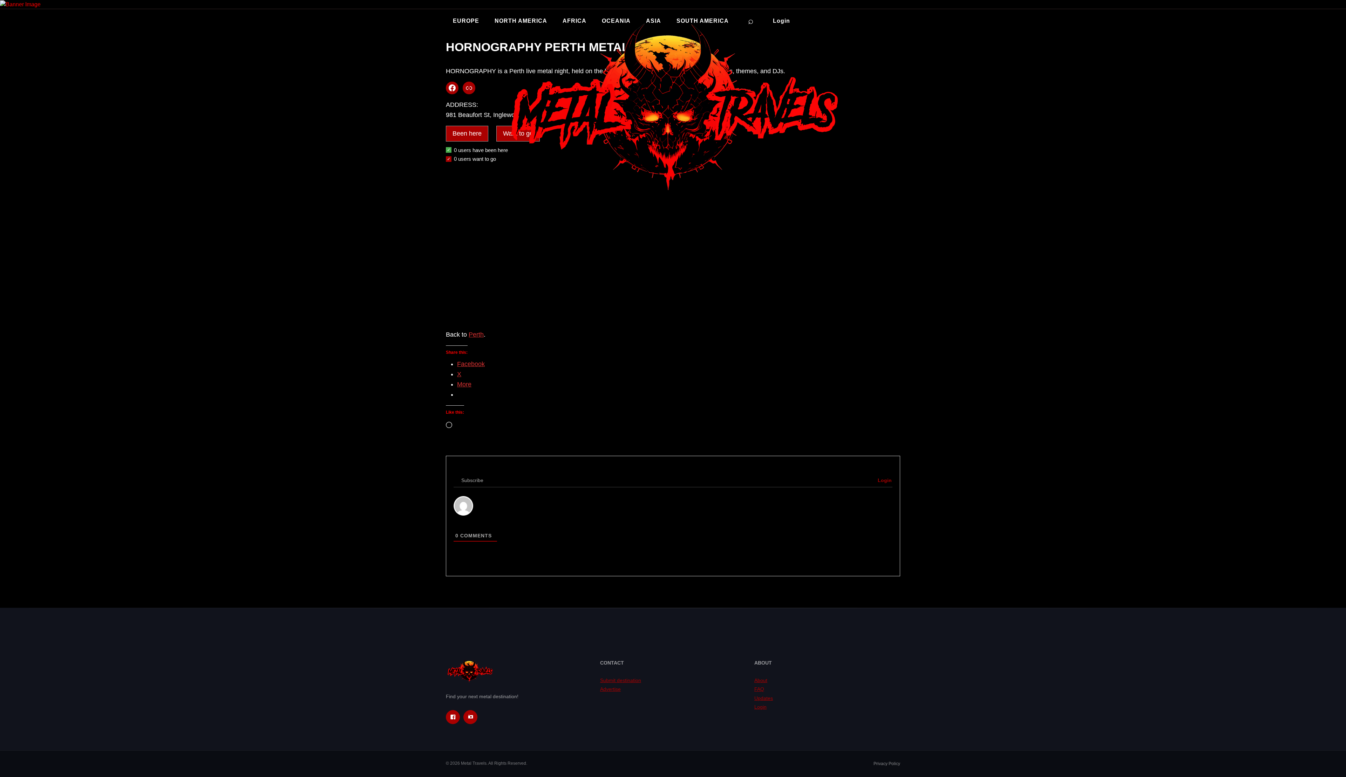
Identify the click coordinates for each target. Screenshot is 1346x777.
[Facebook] (453, 717)
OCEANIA (616, 21)
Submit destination (620, 680)
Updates (763, 698)
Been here (467, 133)
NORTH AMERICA (521, 21)
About (760, 680)
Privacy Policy (886, 763)
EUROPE (466, 21)
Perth (476, 334)
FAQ (759, 689)
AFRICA (574, 21)
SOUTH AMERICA (703, 21)
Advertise (610, 689)
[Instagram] (470, 717)
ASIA (653, 21)
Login (781, 21)
